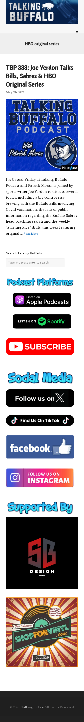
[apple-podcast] (42, 309)
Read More (31, 233)
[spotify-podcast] (42, 330)
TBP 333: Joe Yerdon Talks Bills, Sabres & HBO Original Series (39, 76)
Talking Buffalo (32, 707)
